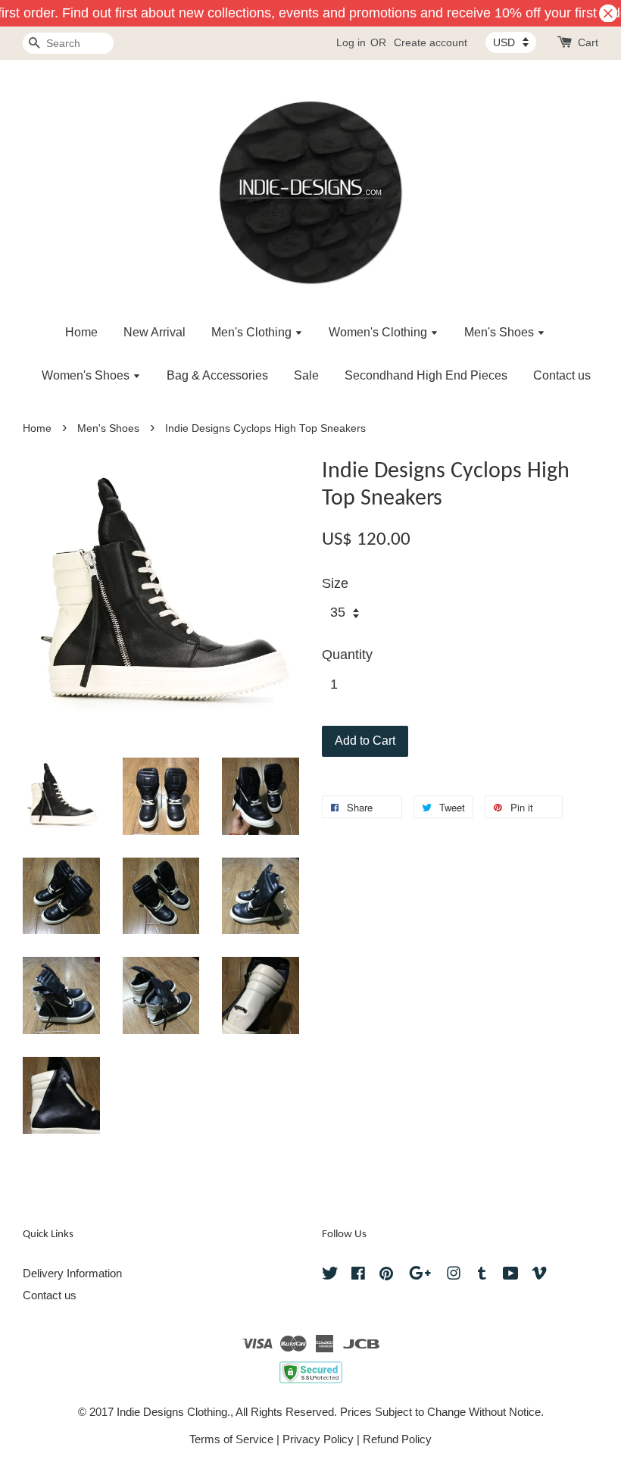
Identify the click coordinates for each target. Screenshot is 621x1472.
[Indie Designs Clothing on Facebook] (358, 1275)
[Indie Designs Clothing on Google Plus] (420, 1275)
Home (81, 332)
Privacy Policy (318, 1439)
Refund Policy (397, 1439)
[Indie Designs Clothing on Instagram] (453, 1275)
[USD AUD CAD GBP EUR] (510, 42)
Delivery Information (72, 1273)
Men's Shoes (500, 332)
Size (335, 583)
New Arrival (154, 332)
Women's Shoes (87, 375)
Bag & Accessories (217, 375)
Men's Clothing (253, 332)
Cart (588, 42)
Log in (351, 42)
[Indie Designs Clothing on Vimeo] (539, 1275)
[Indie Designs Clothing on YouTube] (511, 1275)
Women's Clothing (379, 332)
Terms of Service (231, 1439)
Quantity (347, 654)
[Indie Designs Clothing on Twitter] (330, 1275)
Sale (306, 375)
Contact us (562, 375)
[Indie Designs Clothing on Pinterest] (386, 1275)
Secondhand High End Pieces (426, 375)
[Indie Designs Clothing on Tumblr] (482, 1275)
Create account (430, 42)
